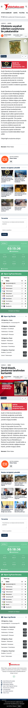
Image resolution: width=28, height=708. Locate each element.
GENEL (9, 365)
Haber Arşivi (6, 692)
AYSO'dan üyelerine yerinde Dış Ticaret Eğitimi (6, 484)
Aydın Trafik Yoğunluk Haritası (10, 686)
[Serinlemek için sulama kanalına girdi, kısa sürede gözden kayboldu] (7, 188)
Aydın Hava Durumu (7, 682)
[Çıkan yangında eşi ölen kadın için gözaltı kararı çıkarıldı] (21, 188)
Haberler (3, 23)
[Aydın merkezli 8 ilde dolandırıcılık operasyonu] (21, 202)
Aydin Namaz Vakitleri (8, 684)
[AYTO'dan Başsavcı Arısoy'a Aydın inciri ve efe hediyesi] (7, 491)
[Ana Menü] (1, 6)
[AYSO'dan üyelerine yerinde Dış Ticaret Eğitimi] (7, 478)
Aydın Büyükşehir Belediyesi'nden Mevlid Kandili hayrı (20, 510)
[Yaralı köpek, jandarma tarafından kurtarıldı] (14, 388)
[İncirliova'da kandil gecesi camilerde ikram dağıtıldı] (21, 491)
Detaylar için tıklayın (14, 311)
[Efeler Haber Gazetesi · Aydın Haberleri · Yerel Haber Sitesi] (14, 6)
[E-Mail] (11, 161)
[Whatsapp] (14, 676)
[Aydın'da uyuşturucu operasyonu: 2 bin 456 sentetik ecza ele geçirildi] (7, 173)
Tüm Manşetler (6, 689)
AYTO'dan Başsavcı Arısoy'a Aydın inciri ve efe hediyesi (7, 497)
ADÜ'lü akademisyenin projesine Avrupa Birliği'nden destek (7, 510)
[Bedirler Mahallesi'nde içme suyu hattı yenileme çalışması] (21, 478)
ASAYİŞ (15, 13)
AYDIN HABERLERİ (6, 13)
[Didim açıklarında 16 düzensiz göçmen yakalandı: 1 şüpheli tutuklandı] (21, 173)
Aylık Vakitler (5, 268)
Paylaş (4, 56)
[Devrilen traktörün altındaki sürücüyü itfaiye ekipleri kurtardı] (7, 202)
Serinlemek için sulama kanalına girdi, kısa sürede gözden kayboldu (14, 17)
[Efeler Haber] (4, 159)
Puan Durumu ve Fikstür (8, 687)
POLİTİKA (21, 13)
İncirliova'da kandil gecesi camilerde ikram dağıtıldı (21, 497)
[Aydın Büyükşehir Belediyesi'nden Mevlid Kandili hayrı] (21, 504)
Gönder (4, 234)
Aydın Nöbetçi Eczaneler (9, 681)
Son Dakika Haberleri (8, 691)
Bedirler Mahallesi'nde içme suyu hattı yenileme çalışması (21, 484)
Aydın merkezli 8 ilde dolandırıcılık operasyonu (20, 208)
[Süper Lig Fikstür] (26, 316)
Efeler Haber (13, 158)
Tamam (19, 706)
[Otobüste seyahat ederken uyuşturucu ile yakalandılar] (14, 46)
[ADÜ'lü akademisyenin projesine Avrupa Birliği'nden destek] (7, 504)
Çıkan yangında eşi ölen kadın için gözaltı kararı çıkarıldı (20, 194)
